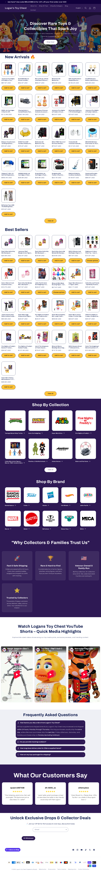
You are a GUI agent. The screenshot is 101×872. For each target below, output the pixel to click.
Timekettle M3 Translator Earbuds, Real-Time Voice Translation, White (75, 142)
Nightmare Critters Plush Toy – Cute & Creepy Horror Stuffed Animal (92, 252)
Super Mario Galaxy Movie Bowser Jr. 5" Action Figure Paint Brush (7, 378)
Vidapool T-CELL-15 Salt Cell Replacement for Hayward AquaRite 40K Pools (8, 174)
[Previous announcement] (5, 2)
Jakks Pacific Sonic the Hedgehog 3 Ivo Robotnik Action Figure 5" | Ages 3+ (42, 283)
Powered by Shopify (31, 869)
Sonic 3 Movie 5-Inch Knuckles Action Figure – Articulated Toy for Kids (7, 283)
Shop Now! (50, 42)
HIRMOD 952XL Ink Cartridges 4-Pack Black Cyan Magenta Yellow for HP (24, 174)
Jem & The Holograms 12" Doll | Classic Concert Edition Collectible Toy (42, 347)
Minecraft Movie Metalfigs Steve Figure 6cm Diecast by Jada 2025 (58, 347)
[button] (85, 8)
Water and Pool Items (81, 461)
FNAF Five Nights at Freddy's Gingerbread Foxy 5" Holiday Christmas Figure (92, 315)
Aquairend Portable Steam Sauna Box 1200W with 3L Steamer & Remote (91, 174)
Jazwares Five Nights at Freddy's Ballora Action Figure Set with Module (92, 111)
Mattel (26, 529)
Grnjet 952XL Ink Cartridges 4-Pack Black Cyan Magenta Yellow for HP (41, 174)
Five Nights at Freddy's (82, 433)
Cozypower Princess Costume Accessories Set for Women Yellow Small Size (42, 111)
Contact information (83, 869)
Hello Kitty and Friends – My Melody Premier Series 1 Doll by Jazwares (92, 283)
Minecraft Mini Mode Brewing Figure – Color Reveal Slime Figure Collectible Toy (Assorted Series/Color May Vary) (59, 284)
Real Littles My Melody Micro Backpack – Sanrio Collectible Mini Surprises (25, 283)
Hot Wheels (64, 505)
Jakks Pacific (84, 505)
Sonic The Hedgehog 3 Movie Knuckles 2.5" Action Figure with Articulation (92, 347)
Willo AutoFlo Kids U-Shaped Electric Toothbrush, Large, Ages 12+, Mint (75, 79)
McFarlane (46, 529)
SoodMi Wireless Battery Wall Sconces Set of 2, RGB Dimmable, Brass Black (92, 79)
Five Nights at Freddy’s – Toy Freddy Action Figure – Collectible (42, 315)
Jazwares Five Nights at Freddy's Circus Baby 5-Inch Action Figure (58, 111)
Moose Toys (65, 529)
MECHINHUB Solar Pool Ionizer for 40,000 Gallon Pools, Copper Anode (92, 142)
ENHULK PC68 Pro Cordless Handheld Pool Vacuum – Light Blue (75, 174)
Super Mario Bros (57, 433)
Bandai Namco (9, 505)
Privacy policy (52, 869)
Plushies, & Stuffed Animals (36, 461)
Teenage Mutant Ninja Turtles (14, 433)
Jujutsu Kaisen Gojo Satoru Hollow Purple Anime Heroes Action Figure (7, 315)
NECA (82, 529)
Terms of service (61, 869)
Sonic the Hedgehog (34, 433)
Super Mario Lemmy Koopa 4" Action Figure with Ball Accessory (76, 315)
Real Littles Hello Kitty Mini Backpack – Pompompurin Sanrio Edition (42, 252)
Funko (25, 505)
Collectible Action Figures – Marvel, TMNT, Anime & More (14, 462)
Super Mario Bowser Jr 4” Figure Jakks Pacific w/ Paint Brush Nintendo (76, 283)
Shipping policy (72, 869)
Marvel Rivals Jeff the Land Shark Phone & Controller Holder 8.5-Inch (41, 79)
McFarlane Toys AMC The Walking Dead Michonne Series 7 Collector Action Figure (7, 205)
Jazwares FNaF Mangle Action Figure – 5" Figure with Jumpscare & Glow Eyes (25, 252)
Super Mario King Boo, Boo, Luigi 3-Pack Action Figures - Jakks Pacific (58, 315)
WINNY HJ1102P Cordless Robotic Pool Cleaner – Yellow (25, 142)
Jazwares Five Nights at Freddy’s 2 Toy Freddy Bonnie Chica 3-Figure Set (8, 79)
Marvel (7, 529)
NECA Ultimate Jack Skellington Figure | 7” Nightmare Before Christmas (75, 252)
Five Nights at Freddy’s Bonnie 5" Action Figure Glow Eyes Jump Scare (8, 347)
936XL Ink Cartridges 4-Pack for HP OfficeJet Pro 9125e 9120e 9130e (7, 111)
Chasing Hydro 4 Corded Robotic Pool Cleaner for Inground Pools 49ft (24, 111)
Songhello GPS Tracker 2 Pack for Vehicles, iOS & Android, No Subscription (57, 174)
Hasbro (45, 505)
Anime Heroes (56, 461)
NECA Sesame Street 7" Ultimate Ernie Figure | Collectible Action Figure (75, 347)
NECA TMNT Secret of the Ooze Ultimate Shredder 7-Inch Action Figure (58, 142)
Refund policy (42, 869)
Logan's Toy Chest (21, 869)
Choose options (92, 260)
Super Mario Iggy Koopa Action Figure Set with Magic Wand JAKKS (24, 315)
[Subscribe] (66, 829)
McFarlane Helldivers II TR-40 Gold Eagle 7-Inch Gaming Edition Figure (75, 111)
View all (50, 221)
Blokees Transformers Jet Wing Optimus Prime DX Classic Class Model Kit (8, 142)
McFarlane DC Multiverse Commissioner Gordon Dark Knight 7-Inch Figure (59, 79)
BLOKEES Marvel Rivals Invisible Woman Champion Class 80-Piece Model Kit (24, 79)
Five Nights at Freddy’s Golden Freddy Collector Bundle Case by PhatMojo (25, 347)
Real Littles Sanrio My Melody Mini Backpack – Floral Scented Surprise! (58, 252)
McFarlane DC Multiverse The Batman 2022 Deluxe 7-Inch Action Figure (41, 142)
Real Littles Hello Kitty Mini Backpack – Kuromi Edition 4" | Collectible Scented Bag (8, 252)
